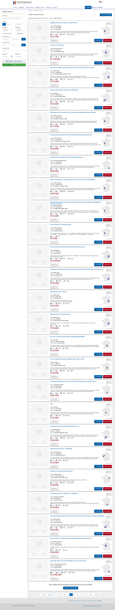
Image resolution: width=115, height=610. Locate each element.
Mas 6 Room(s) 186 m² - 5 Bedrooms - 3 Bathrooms (64, 493)
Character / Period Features (15, 61)
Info (82, 600)
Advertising (71, 600)
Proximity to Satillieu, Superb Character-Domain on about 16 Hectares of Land (72, 67)
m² (23, 39)
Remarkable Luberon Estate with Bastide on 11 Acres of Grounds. (68, 560)
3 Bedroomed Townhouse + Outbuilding (61, 448)
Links (76, 600)
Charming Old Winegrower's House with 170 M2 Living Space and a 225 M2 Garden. (73, 381)
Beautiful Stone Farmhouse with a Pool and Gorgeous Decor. (67, 157)
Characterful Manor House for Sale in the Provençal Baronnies (67, 247)
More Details (98, 40)
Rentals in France (97, 606)
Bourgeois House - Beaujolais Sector (60, 314)
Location (4, 15)
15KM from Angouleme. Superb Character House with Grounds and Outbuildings (72, 179)
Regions (100, 600)
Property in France (88, 606)
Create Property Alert (106, 14)
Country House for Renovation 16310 (60, 224)
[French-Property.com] (22, 3)
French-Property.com (24, 605)
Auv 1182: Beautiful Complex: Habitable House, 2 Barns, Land (67, 359)
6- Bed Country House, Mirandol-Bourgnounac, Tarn (64, 426)
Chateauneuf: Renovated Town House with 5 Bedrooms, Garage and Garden (71, 134)
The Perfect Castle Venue (57, 45)
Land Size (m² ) (6, 36)
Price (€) (4, 21)
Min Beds (4, 27)
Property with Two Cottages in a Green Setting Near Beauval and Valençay (70, 538)
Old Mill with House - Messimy (58, 291)
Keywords (4, 54)
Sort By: (51, 18)
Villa (51, 404)
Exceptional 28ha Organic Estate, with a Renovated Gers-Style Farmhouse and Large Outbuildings (77, 516)
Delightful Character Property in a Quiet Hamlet (63, 22)
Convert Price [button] (54, 40)
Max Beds (17, 27)
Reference (17, 54)
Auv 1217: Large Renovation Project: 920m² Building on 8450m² (67, 336)
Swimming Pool (8, 33)
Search (14, 64)
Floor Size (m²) (5, 42)
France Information (92, 600)
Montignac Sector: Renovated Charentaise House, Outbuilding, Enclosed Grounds (72, 112)
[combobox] (14, 18)
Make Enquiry (107, 40)
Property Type (5, 48)
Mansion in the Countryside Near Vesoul (61, 471)
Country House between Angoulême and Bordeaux (64, 90)
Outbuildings (20, 33)
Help (79, 600)
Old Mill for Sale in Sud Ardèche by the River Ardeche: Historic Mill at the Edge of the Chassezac (76, 269)
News (85, 600)
